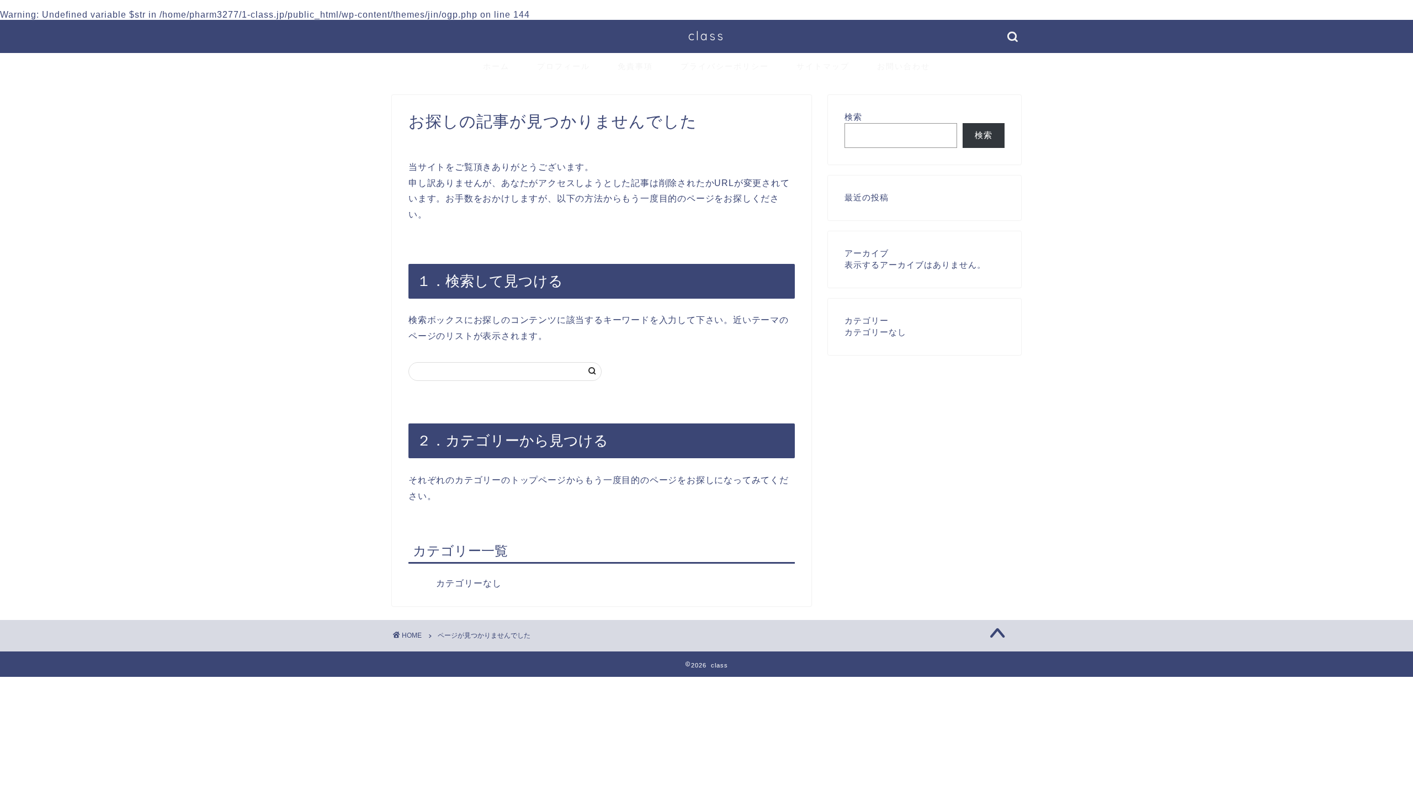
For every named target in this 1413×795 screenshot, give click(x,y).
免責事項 (635, 66)
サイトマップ (822, 66)
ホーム (496, 66)
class (706, 35)
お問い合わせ (903, 66)
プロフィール (563, 66)
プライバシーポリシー (725, 66)
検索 (853, 116)
